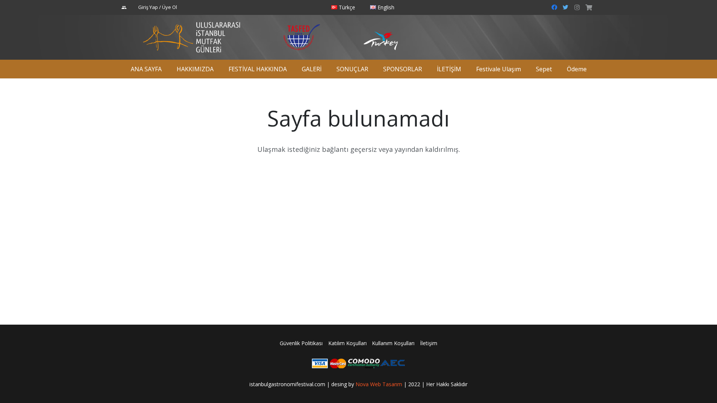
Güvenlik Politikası (301, 343)
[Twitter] (565, 7)
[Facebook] (554, 7)
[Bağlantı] (191, 37)
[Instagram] (577, 7)
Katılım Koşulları (347, 343)
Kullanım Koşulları (393, 343)
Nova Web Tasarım (379, 384)
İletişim (428, 343)
